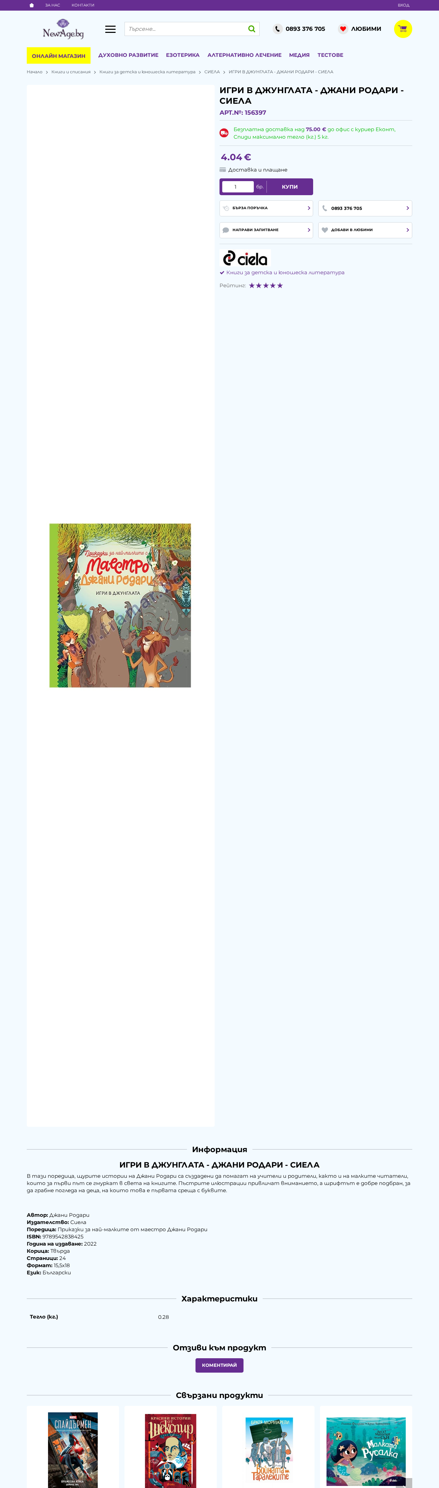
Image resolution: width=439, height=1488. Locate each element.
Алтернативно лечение (244, 55)
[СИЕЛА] (245, 257)
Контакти (83, 5)
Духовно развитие (128, 55)
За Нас (52, 5)
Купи (290, 187)
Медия (299, 55)
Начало (35, 71)
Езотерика (183, 55)
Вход (404, 5)
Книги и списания (71, 71)
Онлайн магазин (58, 56)
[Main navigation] (110, 29)
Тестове (330, 55)
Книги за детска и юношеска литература (147, 71)
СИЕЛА (212, 71)
